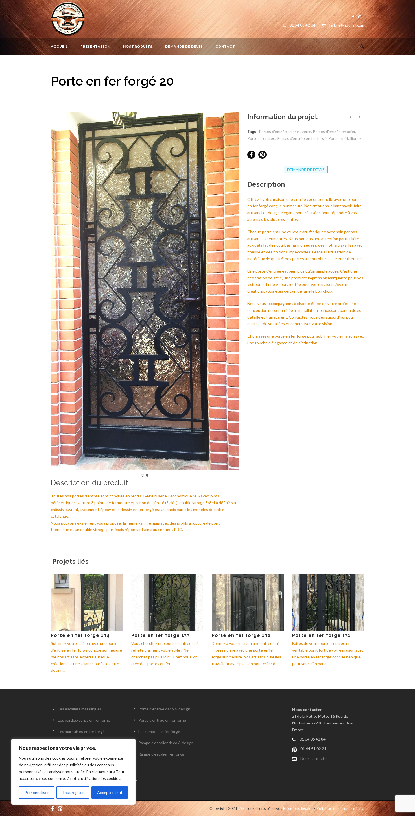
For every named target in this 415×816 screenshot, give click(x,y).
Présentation (95, 46)
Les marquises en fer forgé (81, 731)
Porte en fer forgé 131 (321, 635)
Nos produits (137, 46)
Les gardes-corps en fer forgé (84, 720)
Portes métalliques (345, 138)
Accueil (59, 46)
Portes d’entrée (261, 138)
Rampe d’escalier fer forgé (161, 754)
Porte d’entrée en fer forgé (162, 720)
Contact (225, 46)
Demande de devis (184, 46)
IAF (241, 808)
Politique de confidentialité (340, 808)
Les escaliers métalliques (80, 708)
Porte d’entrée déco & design (164, 708)
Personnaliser (37, 792)
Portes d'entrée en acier (334, 131)
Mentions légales (298, 808)
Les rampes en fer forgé (159, 731)
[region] (73, 772)
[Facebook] (54, 808)
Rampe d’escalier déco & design (166, 742)
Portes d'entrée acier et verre (285, 131)
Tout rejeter (73, 792)
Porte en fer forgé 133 (160, 635)
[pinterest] (61, 808)
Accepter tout (110, 792)
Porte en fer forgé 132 (241, 635)
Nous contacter (314, 758)
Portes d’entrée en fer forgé (302, 138)
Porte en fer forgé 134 (80, 635)
